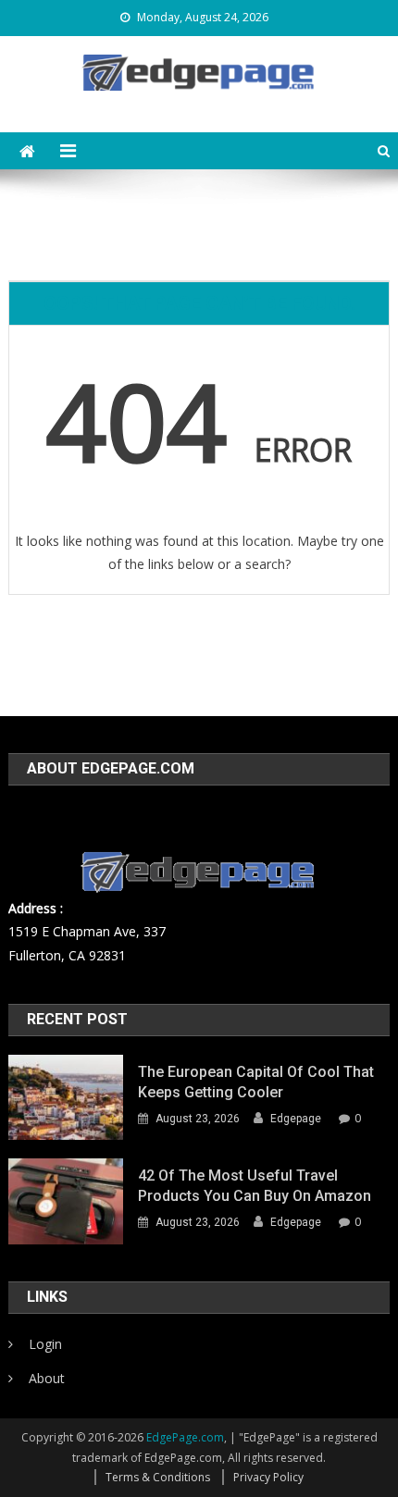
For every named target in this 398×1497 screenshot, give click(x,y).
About (47, 1378)
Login (45, 1344)
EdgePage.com (185, 1437)
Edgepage (295, 1118)
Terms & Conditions (158, 1477)
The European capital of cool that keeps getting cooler (256, 1082)
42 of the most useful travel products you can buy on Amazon (254, 1186)
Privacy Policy (268, 1477)
